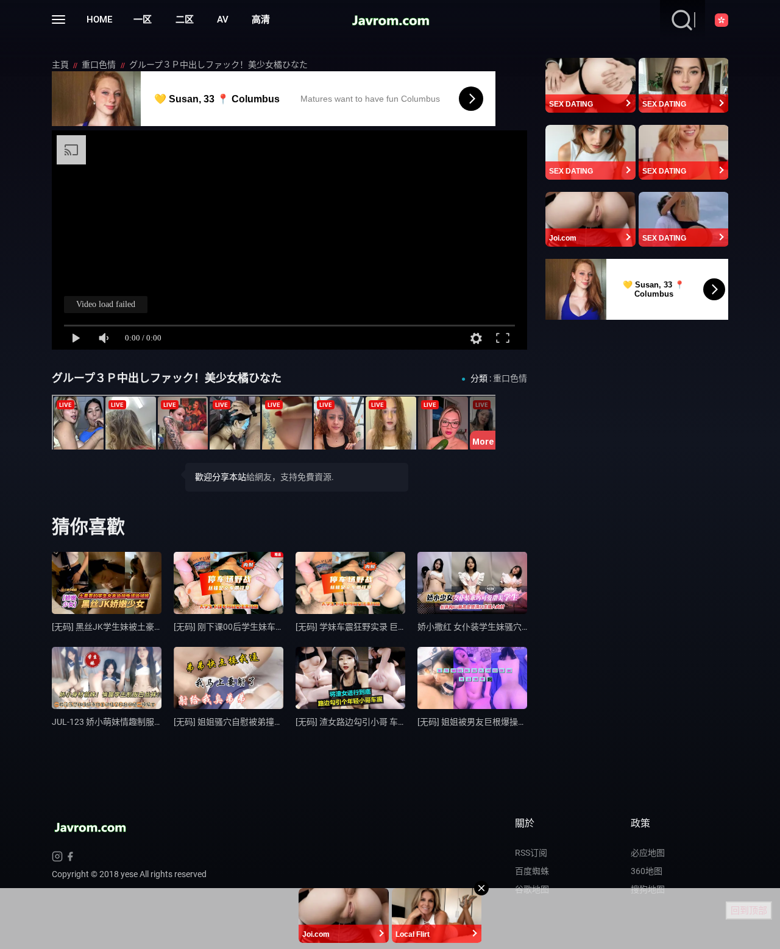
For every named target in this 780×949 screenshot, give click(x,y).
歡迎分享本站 (220, 477)
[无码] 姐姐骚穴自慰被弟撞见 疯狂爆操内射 (255, 722)
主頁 (61, 64)
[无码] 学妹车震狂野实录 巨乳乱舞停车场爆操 (381, 627)
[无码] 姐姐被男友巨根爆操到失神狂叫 (489, 722)
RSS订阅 (531, 853)
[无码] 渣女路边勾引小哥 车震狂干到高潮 (372, 722)
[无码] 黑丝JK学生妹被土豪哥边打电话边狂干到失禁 (150, 627)
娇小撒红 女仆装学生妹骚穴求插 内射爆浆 (496, 627)
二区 (185, 19)
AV (223, 19)
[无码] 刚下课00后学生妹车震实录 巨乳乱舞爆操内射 (272, 627)
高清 (261, 19)
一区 (142, 19)
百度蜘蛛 (532, 871)
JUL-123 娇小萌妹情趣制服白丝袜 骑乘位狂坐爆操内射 (155, 722)
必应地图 (648, 853)
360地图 (646, 871)
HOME (99, 19)
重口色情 (100, 64)
